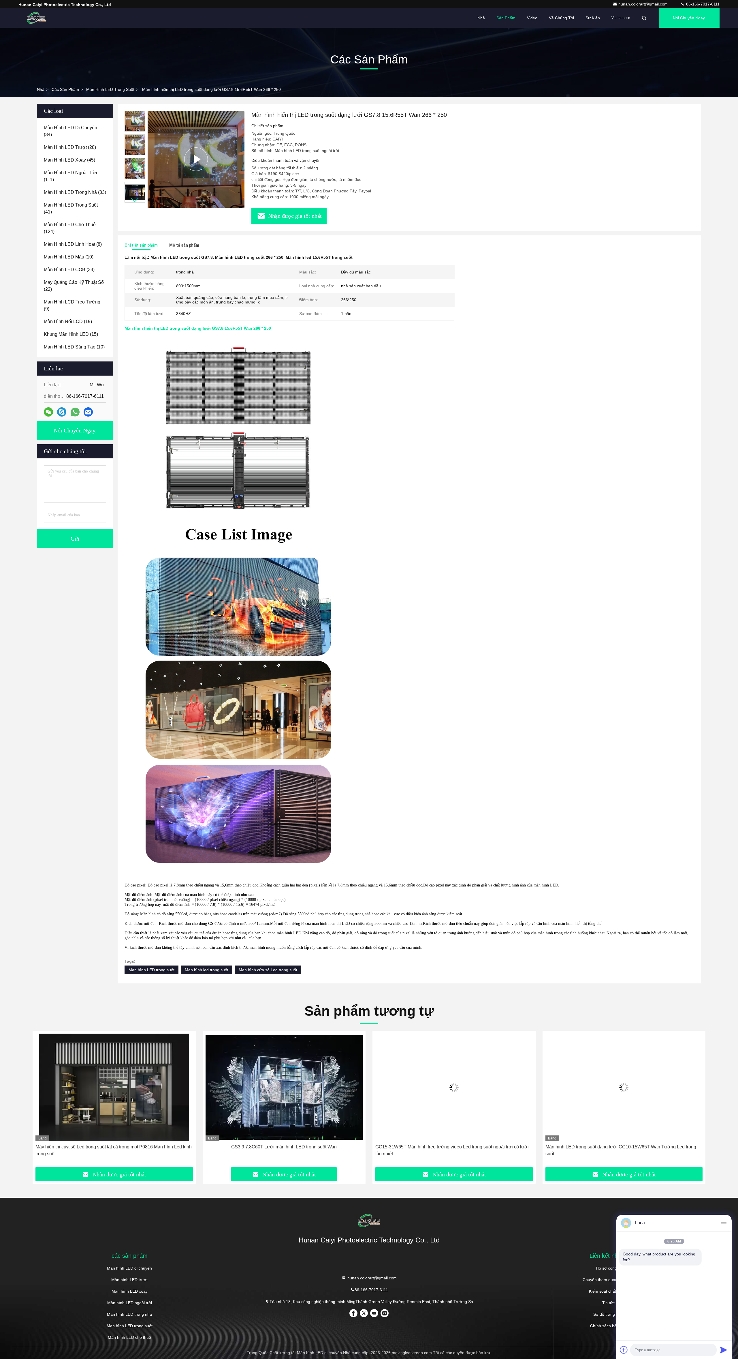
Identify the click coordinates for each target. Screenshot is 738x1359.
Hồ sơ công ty (608, 1268)
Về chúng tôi (561, 18)
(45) (69, 160)
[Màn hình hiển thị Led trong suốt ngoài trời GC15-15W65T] (624, 1087)
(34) (70, 131)
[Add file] (624, 1349)
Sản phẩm (505, 18)
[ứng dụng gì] (75, 412)
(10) (68, 256)
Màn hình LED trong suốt (110, 89)
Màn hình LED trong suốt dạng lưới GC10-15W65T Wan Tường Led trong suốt (450, 1150)
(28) (70, 147)
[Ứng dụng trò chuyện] (61, 412)
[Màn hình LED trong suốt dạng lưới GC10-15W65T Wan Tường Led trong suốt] (454, 1087)
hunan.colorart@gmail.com (643, 4)
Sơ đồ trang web (608, 1314)
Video (532, 18)
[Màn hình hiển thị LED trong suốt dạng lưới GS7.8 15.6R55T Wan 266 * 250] (196, 159)
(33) (75, 192)
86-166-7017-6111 (702, 4)
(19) (68, 321)
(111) (70, 176)
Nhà (481, 18)
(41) (71, 208)
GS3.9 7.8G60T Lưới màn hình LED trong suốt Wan (114, 1146)
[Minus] (723, 1222)
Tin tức (608, 1302)
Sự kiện (592, 18)
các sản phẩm (65, 89)
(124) (70, 228)
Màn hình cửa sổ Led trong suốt (268, 970)
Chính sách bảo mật (608, 1326)
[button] (135, 200)
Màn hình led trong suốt (206, 970)
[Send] (723, 1349)
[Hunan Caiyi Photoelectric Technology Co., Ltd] (36, 18)
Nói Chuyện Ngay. (689, 18)
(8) (73, 244)
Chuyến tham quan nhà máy (609, 1279)
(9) (72, 305)
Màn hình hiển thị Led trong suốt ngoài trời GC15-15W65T (624, 1146)
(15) (71, 334)
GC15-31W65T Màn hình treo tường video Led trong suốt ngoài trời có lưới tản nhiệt (282, 1150)
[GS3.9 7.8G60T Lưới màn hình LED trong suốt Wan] (114, 1087)
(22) (74, 286)
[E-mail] (88, 412)
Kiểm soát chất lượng (608, 1291)
